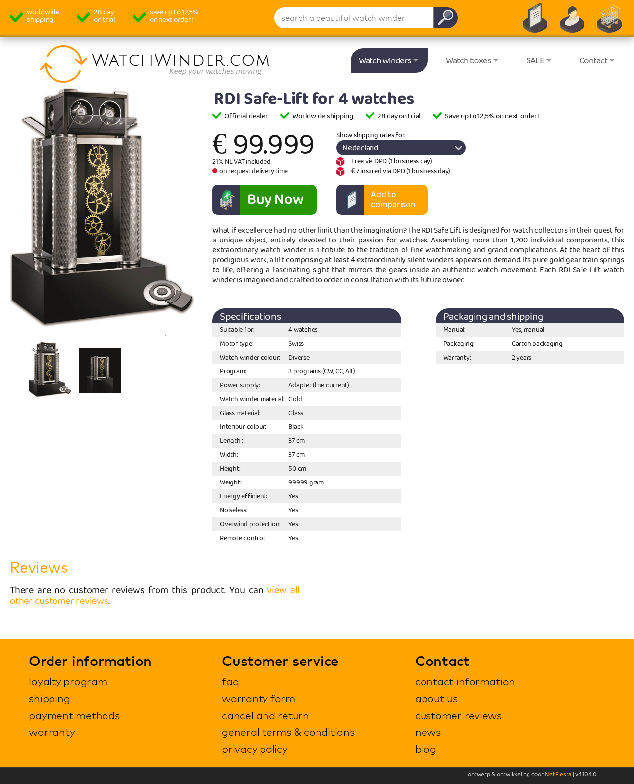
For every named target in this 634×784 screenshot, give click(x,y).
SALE (535, 61)
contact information (465, 681)
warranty (52, 731)
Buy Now (275, 200)
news (428, 731)
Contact (593, 61)
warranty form (258, 698)
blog (425, 748)
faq (230, 681)
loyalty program (68, 681)
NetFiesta (558, 774)
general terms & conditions (288, 731)
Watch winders (385, 61)
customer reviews (458, 715)
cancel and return (265, 715)
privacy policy (255, 748)
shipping (49, 698)
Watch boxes (468, 61)
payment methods (74, 715)
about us (436, 698)
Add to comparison (393, 200)
